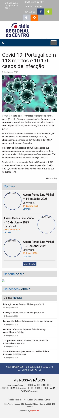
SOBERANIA (49, 388)
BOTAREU (35, 388)
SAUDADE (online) (29, 391)
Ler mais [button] (27, 209)
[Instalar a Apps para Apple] (26, 18)
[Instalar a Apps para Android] (48, 11)
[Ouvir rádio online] (34, 18)
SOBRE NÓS (35, 367)
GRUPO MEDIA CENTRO (16, 367)
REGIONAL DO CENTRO (38, 385)
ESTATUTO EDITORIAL (33, 6)
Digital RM (34, 411)
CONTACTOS (30, 12)
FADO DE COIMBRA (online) (13, 388)
